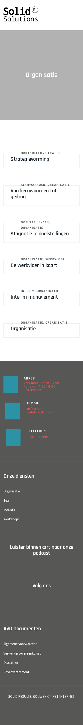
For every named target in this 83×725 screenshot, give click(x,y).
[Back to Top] (73, 717)
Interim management (34, 297)
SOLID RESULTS (19, 696)
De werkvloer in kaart (34, 265)
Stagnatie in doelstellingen (40, 233)
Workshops (11, 519)
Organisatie (32, 153)
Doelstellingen (35, 222)
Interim (28, 291)
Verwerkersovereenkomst (22, 653)
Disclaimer (10, 662)
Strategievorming (30, 159)
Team (7, 500)
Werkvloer (55, 259)
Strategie (54, 153)
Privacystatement (16, 672)
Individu (9, 510)
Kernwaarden (33, 185)
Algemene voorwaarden (20, 644)
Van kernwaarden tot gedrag (34, 193)
